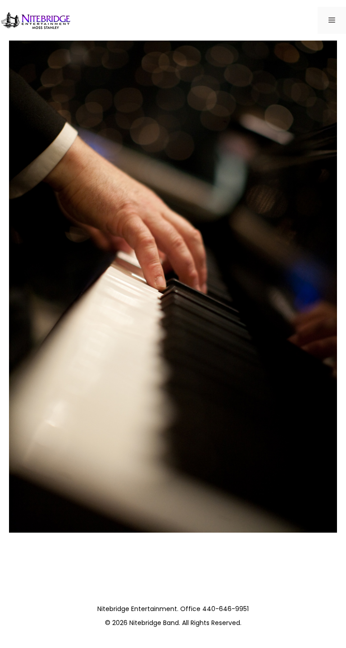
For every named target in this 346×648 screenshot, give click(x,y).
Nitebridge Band (154, 622)
